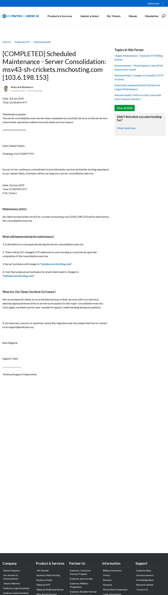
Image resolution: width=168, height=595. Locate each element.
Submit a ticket (89, 16)
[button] (163, 16)
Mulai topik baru (126, 128)
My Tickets (114, 16)
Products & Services (60, 16)
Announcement (42, 41)
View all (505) (125, 108)
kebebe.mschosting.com (56, 263)
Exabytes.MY (22, 41)
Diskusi (6, 41)
